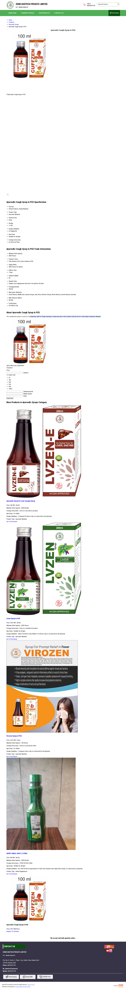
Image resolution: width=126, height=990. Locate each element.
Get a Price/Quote (11, 521)
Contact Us (58, 13)
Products (11, 22)
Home (10, 20)
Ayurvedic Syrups (14, 24)
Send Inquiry (115, 13)
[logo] (10, 9)
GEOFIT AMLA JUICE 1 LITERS (16, 853)
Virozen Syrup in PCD (14, 736)
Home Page (12, 13)
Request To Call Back (12, 931)
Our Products (44, 13)
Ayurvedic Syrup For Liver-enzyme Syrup (20, 501)
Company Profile (27, 13)
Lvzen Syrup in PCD (13, 619)
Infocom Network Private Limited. (22, 986)
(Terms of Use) (30, 984)
